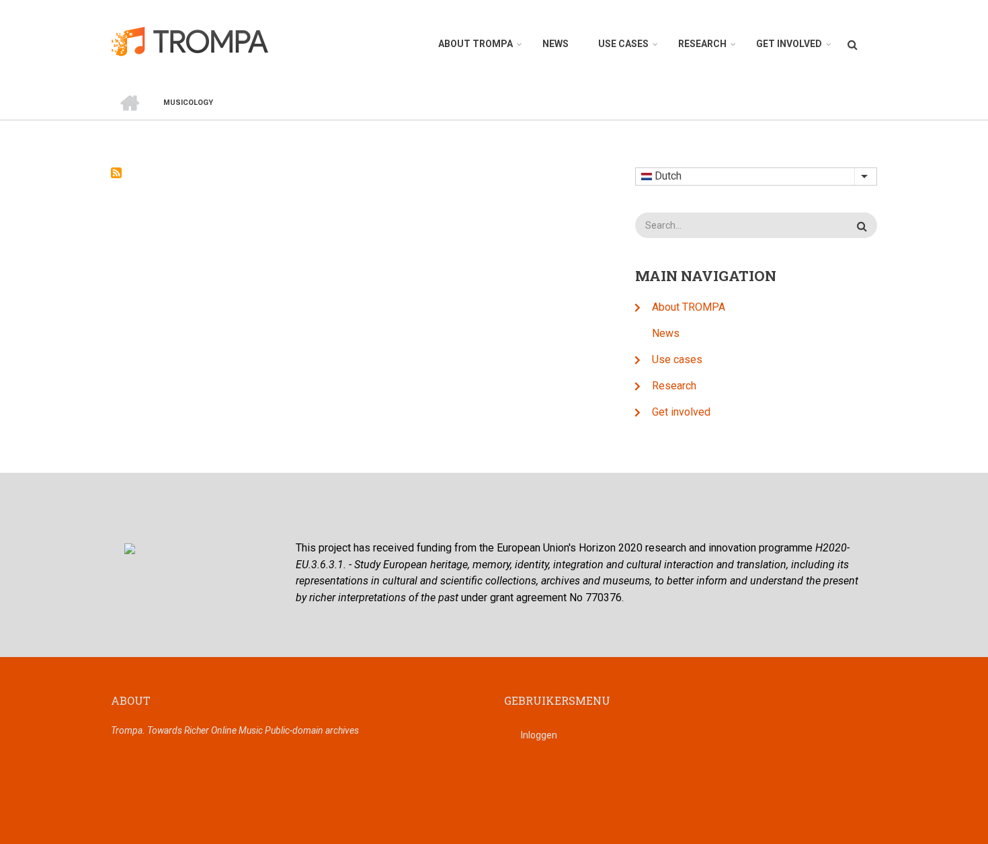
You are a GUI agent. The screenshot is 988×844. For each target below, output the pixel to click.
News (555, 43)
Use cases (623, 43)
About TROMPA (475, 43)
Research (702, 43)
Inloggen (539, 735)
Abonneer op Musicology (116, 172)
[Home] (197, 40)
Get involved (789, 43)
